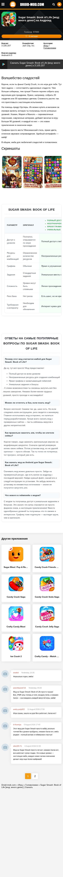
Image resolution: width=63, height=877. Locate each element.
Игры (46, 45)
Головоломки (50, 48)
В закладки (33, 36)
